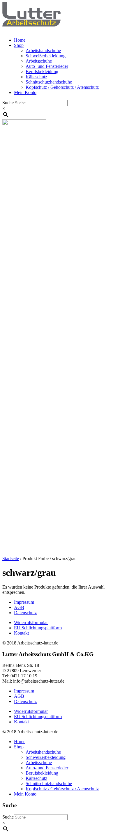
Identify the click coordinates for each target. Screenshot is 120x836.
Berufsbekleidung (42, 71)
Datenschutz (25, 612)
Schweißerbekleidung (46, 55)
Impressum (24, 602)
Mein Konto (25, 92)
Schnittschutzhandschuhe (49, 81)
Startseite (10, 558)
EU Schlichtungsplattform (38, 627)
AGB (19, 607)
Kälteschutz (36, 76)
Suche (8, 102)
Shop (19, 45)
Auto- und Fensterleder (47, 66)
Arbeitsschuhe (39, 61)
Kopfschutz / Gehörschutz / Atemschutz (62, 87)
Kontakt (21, 632)
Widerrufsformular (31, 622)
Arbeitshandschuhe (43, 50)
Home (19, 40)
